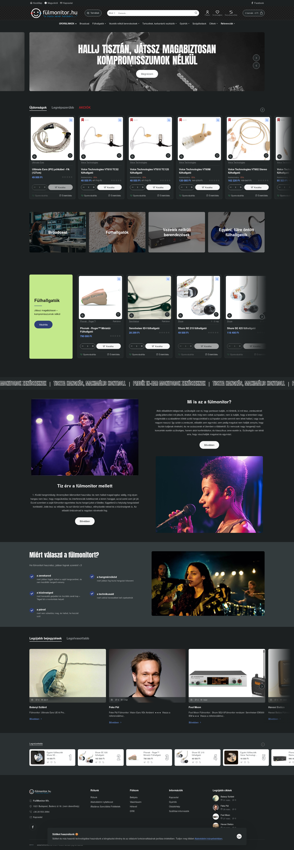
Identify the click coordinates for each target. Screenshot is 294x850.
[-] (34, 187)
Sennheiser (134, 321)
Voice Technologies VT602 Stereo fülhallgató (247, 171)
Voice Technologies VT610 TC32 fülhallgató (100, 171)
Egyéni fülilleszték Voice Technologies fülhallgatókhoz (248, 754)
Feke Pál (114, 707)
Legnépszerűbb (63, 107)
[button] (256, 65)
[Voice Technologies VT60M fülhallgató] (199, 138)
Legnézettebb (36, 743)
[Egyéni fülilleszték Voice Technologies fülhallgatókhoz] (231, 757)
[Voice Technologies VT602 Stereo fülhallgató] (248, 138)
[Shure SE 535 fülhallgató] (86, 757)
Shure (180, 321)
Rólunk (94, 790)
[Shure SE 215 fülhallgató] (198, 297)
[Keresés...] (196, 13)
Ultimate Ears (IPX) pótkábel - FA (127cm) (51, 171)
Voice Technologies (89, 162)
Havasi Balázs (276, 707)
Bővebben (85, 521)
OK (239, 836)
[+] (44, 187)
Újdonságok (38, 107)
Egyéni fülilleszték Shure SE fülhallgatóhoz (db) (55, 754)
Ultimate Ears (38, 162)
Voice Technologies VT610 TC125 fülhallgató (149, 171)
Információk (176, 790)
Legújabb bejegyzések (45, 638)
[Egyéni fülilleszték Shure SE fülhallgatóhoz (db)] (38, 757)
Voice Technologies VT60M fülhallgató (194, 171)
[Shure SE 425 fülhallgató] (247, 297)
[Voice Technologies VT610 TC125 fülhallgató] (150, 138)
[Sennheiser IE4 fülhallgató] (149, 297)
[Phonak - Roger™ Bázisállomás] (279, 757)
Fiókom (134, 790)
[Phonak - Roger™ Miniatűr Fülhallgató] (100, 297)
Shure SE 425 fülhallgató (241, 328)
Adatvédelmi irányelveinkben (208, 838)
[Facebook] (32, 827)
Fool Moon (195, 707)
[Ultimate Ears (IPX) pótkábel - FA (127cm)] (52, 138)
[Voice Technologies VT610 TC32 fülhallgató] (101, 138)
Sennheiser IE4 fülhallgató (144, 328)
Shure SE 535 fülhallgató (101, 753)
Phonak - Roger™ (88, 321)
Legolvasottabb (78, 638)
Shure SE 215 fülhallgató (192, 328)
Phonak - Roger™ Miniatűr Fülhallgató (95, 330)
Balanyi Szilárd (38, 707)
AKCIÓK (85, 107)
